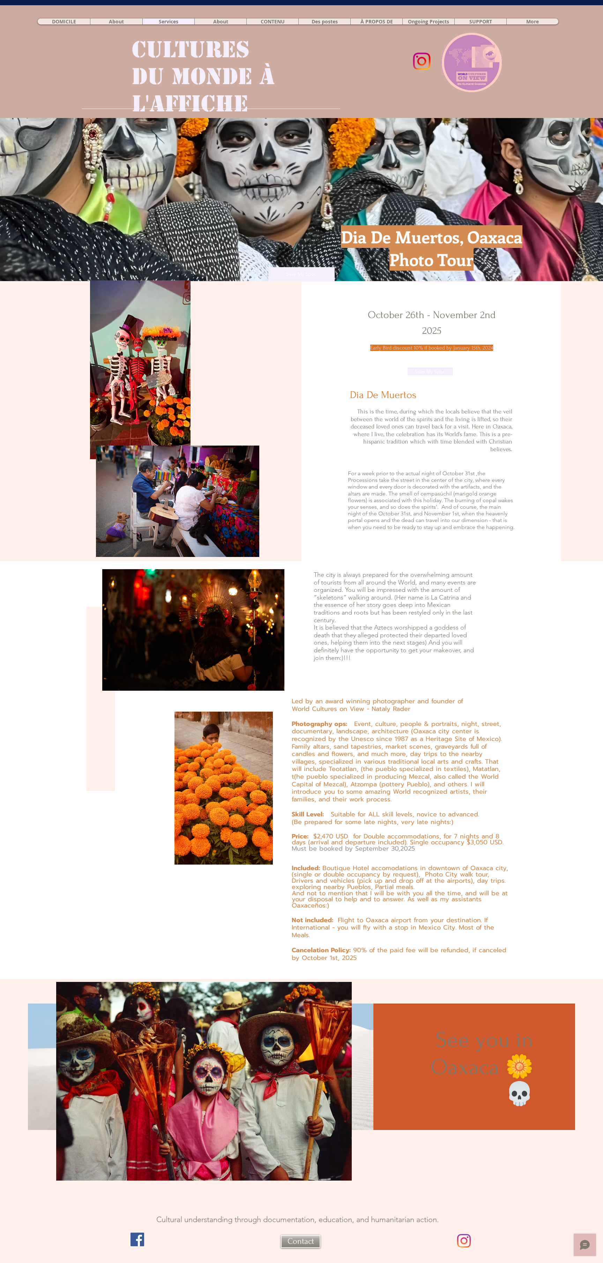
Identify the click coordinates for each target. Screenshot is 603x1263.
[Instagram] (464, 1241)
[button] (428, 21)
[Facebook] (137, 1239)
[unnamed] (421, 61)
